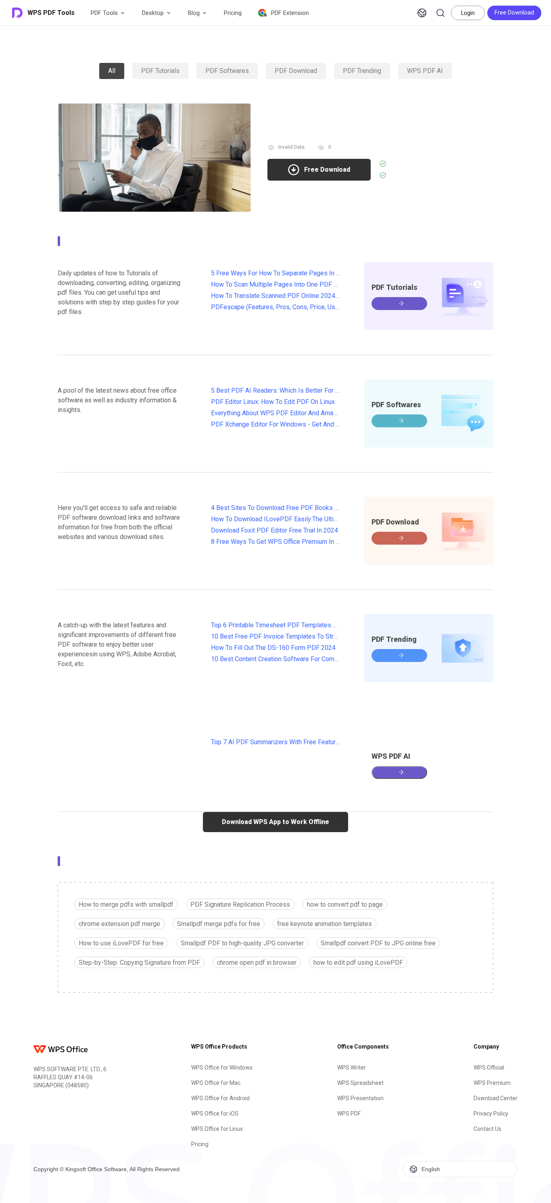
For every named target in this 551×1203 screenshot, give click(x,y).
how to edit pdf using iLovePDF (358, 962)
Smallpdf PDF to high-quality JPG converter (242, 943)
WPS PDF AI (425, 71)
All (111, 71)
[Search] (440, 13)
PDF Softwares (227, 71)
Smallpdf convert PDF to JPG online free (378, 943)
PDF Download (296, 71)
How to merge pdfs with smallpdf (126, 904)
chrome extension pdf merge (119, 924)
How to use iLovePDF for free (121, 943)
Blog (194, 13)
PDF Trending (362, 71)
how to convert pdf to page (345, 904)
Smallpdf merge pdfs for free (218, 924)
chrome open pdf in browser (256, 962)
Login (468, 13)
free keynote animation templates (324, 924)
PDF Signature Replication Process (240, 904)
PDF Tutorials (160, 71)
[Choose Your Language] (422, 13)
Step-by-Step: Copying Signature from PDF (139, 962)
